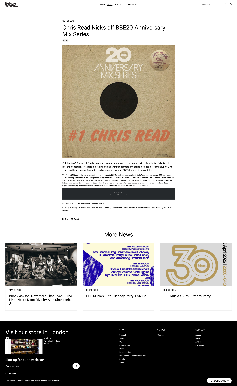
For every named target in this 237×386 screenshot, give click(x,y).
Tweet (76, 219)
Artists (198, 341)
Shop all (122, 334)
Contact (160, 334)
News (109, 4)
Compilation (124, 345)
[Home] (11, 6)
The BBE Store (130, 4)
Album (122, 338)
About (118, 4)
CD (120, 341)
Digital (122, 348)
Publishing (200, 345)
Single (122, 359)
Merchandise (125, 352)
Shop (102, 4)
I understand (218, 380)
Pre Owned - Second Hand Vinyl (133, 355)
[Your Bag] (231, 4)
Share (67, 219)
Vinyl (121, 362)
